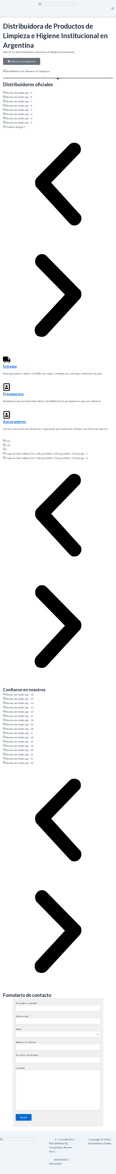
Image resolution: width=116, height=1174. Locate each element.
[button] (58, 184)
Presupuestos (13, 394)
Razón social (22, 1016)
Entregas (10, 366)
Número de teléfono (26, 1042)
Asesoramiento (14, 422)
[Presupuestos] (7, 387)
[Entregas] (7, 359)
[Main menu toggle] (112, 8)
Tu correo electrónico (27, 1055)
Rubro (19, 1029)
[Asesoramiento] (7, 415)
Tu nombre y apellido (26, 1003)
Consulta (20, 1068)
